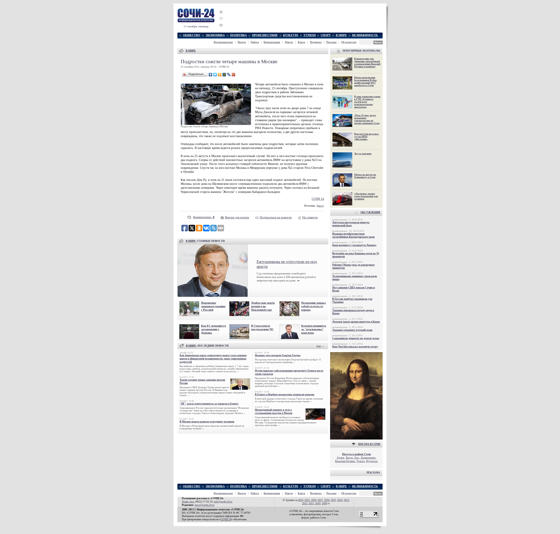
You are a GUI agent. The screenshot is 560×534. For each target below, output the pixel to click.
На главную (310, 217)
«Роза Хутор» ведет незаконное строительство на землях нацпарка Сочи (366, 119)
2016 (326, 500)
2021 (307, 500)
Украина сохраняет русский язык (352, 330)
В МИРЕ (341, 35)
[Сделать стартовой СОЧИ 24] (221, 15)
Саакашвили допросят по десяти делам (355, 338)
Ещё (319, 346)
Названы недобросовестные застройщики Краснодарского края (353, 235)
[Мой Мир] (224, 74)
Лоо (356, 457)
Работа (255, 42)
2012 (304, 503)
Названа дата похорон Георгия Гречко (278, 355)
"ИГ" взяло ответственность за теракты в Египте (209, 403)
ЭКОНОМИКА (215, 35)
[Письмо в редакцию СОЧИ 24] (221, 26)
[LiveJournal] (229, 74)
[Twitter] (215, 74)
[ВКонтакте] (210, 74)
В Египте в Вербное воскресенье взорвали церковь (284, 394)
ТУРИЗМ (309, 35)
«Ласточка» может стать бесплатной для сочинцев (366, 196)
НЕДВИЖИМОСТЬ (365, 35)
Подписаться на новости (276, 217)
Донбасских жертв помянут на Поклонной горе (263, 306)
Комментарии (272, 42)
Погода (242, 42)
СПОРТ (326, 35)
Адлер (340, 457)
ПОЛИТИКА (238, 35)
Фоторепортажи (223, 42)
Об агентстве (348, 42)
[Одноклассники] (219, 74)
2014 (340, 500)
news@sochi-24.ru (204, 504)
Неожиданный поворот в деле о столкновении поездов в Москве (273, 411)
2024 (300, 500)
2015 (333, 500)
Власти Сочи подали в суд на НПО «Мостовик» (366, 136)
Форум (289, 42)
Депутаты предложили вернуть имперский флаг (350, 224)
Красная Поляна (345, 461)
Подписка (316, 42)
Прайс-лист (188, 501)
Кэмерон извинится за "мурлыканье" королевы (313, 329)
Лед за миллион (362, 153)
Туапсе (360, 461)
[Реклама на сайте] (356, 438)
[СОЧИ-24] (196, 21)
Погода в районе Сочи (356, 454)
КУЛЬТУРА (290, 35)
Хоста (349, 457)
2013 (346, 500)
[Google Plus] (233, 74)
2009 (324, 503)
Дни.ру (320, 205)
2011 (311, 503)
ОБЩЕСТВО (191, 35)
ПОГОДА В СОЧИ (369, 444)
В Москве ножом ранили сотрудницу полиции (207, 421)
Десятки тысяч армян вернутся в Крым (356, 321)
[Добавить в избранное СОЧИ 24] (221, 22)
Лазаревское (368, 457)
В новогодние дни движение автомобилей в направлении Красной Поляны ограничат (367, 62)
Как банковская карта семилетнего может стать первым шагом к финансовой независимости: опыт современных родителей (213, 358)
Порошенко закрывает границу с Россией (213, 306)
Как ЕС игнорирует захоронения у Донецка (213, 329)
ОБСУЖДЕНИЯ (370, 212)
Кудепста (372, 461)
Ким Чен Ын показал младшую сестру (355, 346)
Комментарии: (203, 217)
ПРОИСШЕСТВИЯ (264, 35)
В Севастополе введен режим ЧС (262, 327)
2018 (313, 500)
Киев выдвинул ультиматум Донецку (354, 245)
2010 (317, 503)
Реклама (331, 42)
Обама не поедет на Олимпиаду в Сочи (365, 175)
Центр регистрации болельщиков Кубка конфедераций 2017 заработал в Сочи (365, 81)
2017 (320, 500)
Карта (301, 42)
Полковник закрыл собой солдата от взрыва (313, 306)
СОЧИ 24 (318, 199)
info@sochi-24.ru (223, 501)
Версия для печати (237, 217)
